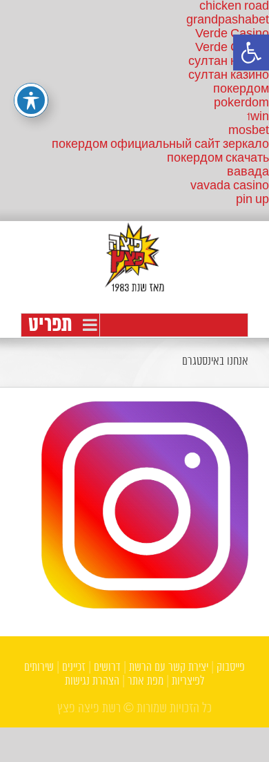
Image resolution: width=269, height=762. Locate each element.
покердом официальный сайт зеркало (160, 144)
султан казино (228, 61)
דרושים (107, 667)
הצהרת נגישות (92, 681)
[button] (251, 52)
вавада (248, 172)
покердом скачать (218, 158)
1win (258, 117)
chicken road (234, 6)
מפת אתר (145, 681)
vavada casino (229, 186)
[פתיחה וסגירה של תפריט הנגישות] (31, 100)
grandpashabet (227, 20)
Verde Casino (232, 34)
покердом (241, 89)
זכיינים (74, 667)
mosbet (248, 130)
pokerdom (241, 103)
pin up (252, 200)
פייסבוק (231, 667)
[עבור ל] (134, 325)
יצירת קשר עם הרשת (168, 667)
